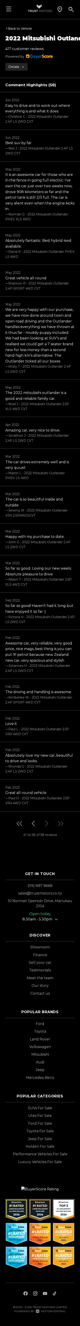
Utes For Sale (40, 1115)
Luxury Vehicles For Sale (40, 1162)
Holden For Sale (40, 1146)
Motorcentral (53, 1311)
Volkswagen (40, 1047)
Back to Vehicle (20, 29)
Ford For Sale (40, 1123)
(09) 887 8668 (40, 886)
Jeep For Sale (40, 1139)
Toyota (40, 1031)
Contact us (40, 993)
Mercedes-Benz (40, 1078)
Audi (40, 1062)
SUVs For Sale (40, 1108)
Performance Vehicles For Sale (40, 1154)
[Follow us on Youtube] (45, 1294)
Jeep (40, 1070)
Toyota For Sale (40, 1131)
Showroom (40, 947)
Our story (40, 985)
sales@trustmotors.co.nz (40, 893)
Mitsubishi (40, 1054)
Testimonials (40, 970)
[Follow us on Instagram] (35, 1294)
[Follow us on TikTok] (54, 1294)
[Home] (40, 8)
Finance (40, 955)
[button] (60, 9)
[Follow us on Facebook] (25, 1294)
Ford (40, 1024)
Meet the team (40, 978)
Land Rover (40, 1039)
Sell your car (40, 962)
